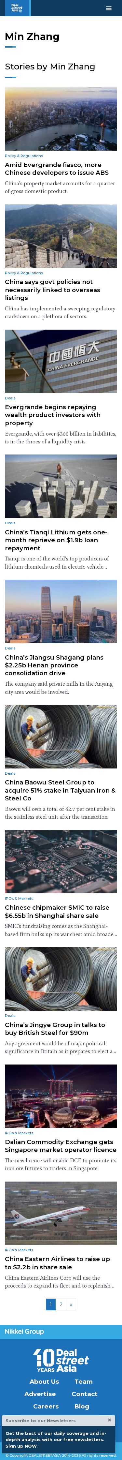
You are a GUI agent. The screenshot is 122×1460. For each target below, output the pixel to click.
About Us (44, 1381)
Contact (85, 1394)
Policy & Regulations (24, 156)
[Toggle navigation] (109, 8)
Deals (10, 398)
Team (84, 1381)
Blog (81, 1406)
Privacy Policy (29, 1447)
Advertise (40, 1394)
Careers (46, 1406)
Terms (58, 1447)
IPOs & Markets (19, 898)
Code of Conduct (89, 1447)
